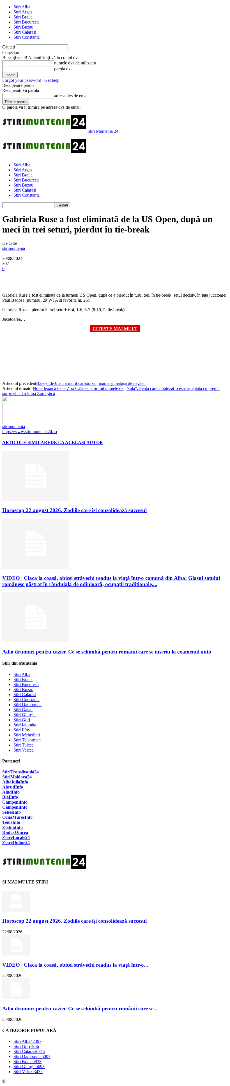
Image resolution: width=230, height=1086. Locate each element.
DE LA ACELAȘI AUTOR (76, 442)
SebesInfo (11, 812)
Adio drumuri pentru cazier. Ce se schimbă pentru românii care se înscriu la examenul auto (106, 652)
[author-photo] (15, 421)
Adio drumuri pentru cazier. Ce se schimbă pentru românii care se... (80, 1008)
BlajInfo (10, 797)
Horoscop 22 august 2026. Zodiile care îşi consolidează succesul (74, 510)
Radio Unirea (15, 832)
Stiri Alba (21, 6)
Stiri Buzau (23, 27)
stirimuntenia (13, 248)
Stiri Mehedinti (26, 734)
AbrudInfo (12, 787)
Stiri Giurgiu (24, 714)
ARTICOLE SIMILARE (26, 442)
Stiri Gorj (21, 719)
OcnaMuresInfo (17, 817)
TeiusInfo (11, 822)
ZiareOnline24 (16, 842)
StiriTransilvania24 (20, 771)
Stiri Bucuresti (26, 22)
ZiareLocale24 (16, 837)
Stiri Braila (23, 17)
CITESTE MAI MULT (115, 328)
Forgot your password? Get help (30, 80)
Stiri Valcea (23, 750)
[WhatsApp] (72, 276)
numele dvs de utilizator (75, 63)
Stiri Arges (22, 12)
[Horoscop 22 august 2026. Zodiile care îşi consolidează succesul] (35, 499)
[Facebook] (11, 276)
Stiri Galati (23, 709)
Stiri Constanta (26, 37)
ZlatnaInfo (12, 827)
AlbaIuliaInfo (15, 782)
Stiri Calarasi (24, 32)
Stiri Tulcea (23, 745)
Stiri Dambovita (27, 704)
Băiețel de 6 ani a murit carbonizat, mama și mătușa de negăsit (91, 383)
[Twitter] (31, 276)
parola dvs (63, 68)
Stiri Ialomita (24, 724)
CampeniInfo (14, 802)
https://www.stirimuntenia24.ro (29, 431)
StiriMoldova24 (17, 777)
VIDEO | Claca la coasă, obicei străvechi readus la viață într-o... (75, 965)
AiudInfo (11, 792)
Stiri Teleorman (27, 740)
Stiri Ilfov (21, 729)
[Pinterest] (52, 276)
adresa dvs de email (71, 95)
